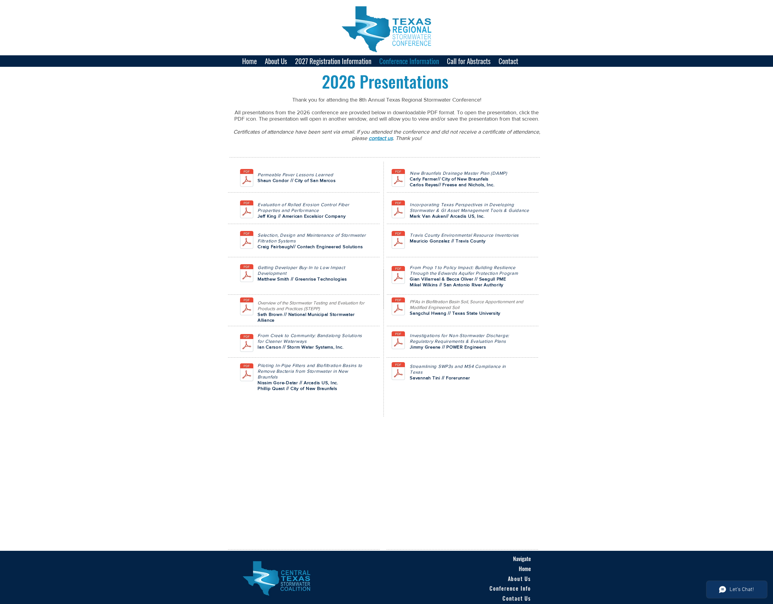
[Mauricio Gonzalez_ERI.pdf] (398, 240)
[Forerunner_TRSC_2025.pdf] (398, 372)
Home (525, 569)
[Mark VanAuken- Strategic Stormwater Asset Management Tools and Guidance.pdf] (398, 210)
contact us (381, 138)
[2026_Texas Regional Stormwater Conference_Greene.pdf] (398, 341)
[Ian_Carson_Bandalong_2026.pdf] (247, 343)
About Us (519, 579)
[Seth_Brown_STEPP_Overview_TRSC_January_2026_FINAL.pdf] (247, 307)
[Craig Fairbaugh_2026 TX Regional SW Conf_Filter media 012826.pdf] (247, 240)
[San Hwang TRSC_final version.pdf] (398, 307)
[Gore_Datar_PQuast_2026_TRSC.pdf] (247, 373)
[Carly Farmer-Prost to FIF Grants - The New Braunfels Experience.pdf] (398, 178)
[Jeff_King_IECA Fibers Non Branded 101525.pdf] (247, 210)
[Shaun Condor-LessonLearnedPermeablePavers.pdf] (247, 178)
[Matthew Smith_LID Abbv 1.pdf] (247, 274)
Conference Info (510, 588)
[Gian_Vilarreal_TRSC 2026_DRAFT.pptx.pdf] (398, 275)
